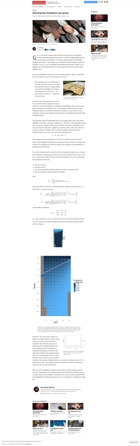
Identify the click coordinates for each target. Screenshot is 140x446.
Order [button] (59, 6)
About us (77, 6)
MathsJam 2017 (38, 428)
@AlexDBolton (46, 393)
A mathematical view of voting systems (75, 429)
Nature (60, 76)
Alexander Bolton (47, 387)
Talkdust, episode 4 (56, 411)
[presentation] (70, 127)
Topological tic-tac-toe (99, 39)
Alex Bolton (40, 48)
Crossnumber (51, 6)
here (39, 68)
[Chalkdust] (39, 4)
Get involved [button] (68, 6)
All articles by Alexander (59, 393)
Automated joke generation (38, 412)
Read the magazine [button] (38, 6)
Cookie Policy (28, 444)
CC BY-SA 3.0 (73, 98)
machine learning (44, 64)
